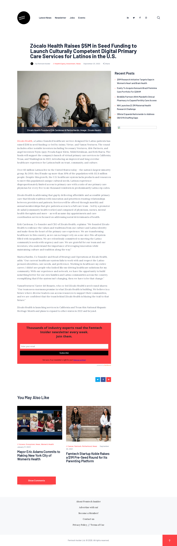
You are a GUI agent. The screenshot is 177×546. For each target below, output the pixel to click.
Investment (70, 63)
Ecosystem (30, 444)
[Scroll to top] (169, 540)
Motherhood (87, 446)
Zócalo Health (25, 141)
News (78, 63)
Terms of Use (97, 524)
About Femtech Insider (88, 501)
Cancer (70, 446)
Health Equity (60, 63)
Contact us (88, 519)
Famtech (77, 446)
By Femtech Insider (43, 63)
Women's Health (47, 444)
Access (22, 444)
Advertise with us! (88, 507)
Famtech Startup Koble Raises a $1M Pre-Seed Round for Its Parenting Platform (87, 457)
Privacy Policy (80, 524)
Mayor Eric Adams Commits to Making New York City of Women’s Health (38, 455)
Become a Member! (88, 513)
